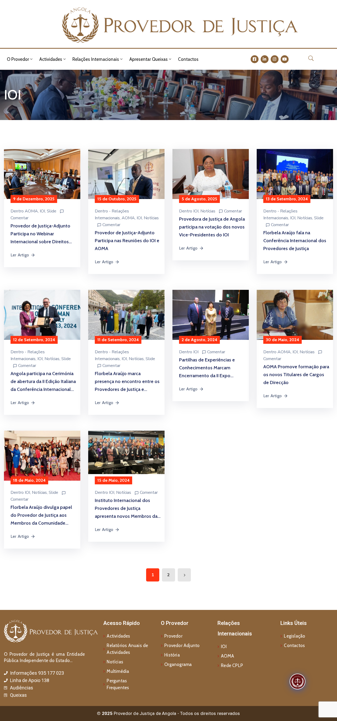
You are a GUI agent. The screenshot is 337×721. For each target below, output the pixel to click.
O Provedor (18, 59)
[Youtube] (285, 59)
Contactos (188, 59)
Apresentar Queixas (148, 59)
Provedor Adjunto (182, 645)
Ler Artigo (20, 254)
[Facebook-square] (255, 59)
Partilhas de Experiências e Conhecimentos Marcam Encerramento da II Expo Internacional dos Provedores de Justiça (210, 368)
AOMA (31, 211)
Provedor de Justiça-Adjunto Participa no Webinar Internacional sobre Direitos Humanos (40, 234)
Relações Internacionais (95, 59)
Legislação (294, 636)
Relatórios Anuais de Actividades (127, 649)
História (172, 655)
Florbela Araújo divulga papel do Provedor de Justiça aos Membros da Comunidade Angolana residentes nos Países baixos (41, 515)
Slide (51, 211)
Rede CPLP (232, 665)
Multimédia (118, 671)
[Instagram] (275, 59)
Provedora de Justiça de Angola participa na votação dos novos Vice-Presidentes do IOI (212, 227)
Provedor (173, 636)
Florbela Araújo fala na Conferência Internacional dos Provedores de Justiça (294, 240)
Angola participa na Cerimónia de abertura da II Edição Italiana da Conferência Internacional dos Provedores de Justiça (43, 382)
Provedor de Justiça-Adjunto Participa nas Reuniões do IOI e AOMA (127, 240)
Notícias (151, 218)
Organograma (178, 664)
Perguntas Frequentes (118, 684)
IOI (42, 211)
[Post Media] (42, 177)
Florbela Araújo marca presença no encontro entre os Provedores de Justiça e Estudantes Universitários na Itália (127, 382)
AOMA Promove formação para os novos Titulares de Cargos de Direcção (296, 374)
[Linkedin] (265, 59)
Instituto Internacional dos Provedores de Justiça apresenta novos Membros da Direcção (126, 509)
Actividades (50, 59)
